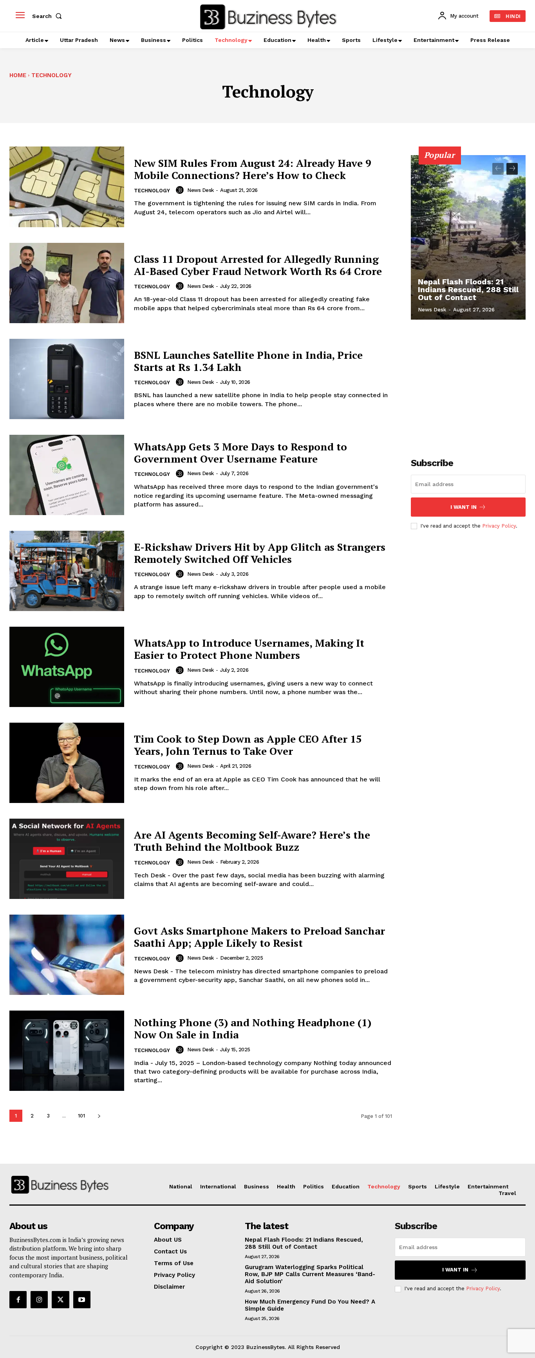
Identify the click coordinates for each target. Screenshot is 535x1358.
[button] (48, 16)
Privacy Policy (499, 526)
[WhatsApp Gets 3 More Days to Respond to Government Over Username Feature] (66, 475)
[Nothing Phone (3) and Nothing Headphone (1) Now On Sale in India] (66, 1051)
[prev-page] (498, 169)
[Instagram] (39, 1299)
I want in (463, 507)
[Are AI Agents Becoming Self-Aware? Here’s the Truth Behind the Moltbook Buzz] (66, 859)
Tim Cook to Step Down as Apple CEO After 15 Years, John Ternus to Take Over (248, 745)
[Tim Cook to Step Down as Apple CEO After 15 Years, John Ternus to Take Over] (66, 763)
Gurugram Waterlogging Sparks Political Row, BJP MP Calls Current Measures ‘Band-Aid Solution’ (310, 1274)
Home (17, 75)
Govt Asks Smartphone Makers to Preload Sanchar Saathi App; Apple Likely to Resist (259, 936)
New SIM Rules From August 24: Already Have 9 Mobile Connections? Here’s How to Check (252, 169)
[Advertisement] (469, 384)
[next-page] (98, 1116)
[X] (60, 1299)
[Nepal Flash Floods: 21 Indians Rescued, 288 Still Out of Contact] (468, 237)
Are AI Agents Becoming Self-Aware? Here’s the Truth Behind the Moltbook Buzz (252, 840)
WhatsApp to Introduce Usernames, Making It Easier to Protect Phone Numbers (249, 649)
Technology (152, 190)
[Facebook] (18, 1299)
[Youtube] (81, 1299)
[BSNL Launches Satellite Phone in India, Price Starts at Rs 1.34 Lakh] (66, 379)
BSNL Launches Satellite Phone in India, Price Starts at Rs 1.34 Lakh (248, 361)
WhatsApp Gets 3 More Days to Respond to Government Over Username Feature (240, 452)
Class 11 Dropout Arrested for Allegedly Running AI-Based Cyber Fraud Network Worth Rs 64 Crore (258, 265)
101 (81, 1116)
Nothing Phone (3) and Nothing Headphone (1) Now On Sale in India (252, 1028)
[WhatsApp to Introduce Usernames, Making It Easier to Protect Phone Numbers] (66, 667)
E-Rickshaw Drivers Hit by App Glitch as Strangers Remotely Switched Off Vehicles (259, 553)
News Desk (200, 190)
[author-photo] (181, 190)
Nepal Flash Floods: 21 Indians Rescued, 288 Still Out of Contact (468, 289)
